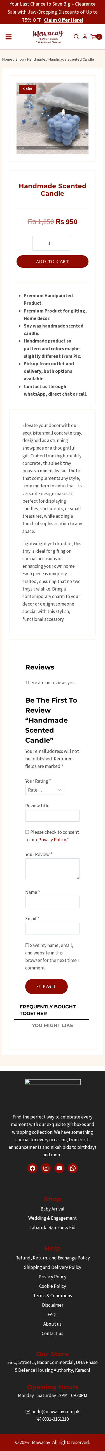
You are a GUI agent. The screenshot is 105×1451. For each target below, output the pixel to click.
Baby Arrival (52, 1209)
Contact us (52, 1333)
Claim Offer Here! (63, 20)
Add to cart (52, 261)
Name (32, 892)
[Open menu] (9, 37)
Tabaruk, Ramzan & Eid (52, 1227)
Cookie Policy (52, 1286)
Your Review (38, 854)
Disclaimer (52, 1305)
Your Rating (38, 781)
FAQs (52, 1314)
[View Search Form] (76, 36)
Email (32, 919)
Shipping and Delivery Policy (52, 1267)
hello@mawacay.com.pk (55, 1411)
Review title (37, 806)
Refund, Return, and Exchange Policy (52, 1258)
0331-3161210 (55, 1419)
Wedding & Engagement (52, 1218)
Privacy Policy (52, 840)
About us (52, 1324)
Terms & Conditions (52, 1296)
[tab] (51, 1010)
